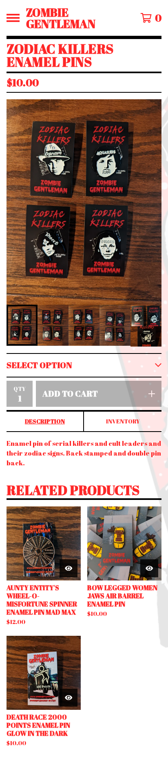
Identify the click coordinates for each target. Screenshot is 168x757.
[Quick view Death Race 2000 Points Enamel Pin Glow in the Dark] (68, 698)
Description (45, 421)
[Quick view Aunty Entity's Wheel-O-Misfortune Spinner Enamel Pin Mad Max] (68, 568)
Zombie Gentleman (60, 18)
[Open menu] (13, 18)
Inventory (123, 421)
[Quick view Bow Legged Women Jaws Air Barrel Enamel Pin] (149, 568)
